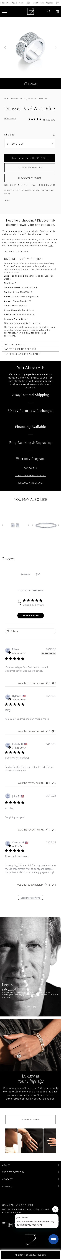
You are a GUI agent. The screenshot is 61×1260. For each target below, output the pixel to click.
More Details (10, 118)
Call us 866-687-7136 (43, 184)
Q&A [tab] (38, 574)
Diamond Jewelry (18, 99)
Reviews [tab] (25, 574)
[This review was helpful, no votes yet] (47, 683)
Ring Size (9, 135)
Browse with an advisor (29, 178)
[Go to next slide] (56, 47)
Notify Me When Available (30, 167)
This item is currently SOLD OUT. (30, 1255)
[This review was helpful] (47, 783)
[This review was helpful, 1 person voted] (47, 829)
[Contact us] (42, 11)
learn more (30, 1007)
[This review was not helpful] (53, 783)
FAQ (51, 245)
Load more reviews (30, 897)
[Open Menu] (4, 11)
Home (6, 99)
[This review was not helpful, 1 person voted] (53, 731)
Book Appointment (15, 184)
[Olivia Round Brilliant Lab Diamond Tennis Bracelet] (46, 525)
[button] (30, 1140)
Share (7, 200)
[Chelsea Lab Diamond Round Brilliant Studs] (15, 525)
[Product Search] (48, 11)
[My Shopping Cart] (57, 11)
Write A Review (30, 615)
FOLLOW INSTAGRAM (30, 1119)
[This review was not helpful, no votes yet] (53, 683)
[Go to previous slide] (5, 47)
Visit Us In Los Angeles (39, 3)
